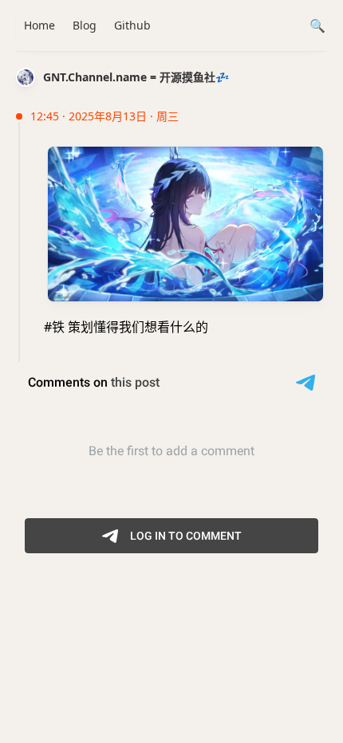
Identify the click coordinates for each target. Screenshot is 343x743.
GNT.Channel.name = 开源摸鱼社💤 (136, 77)
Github (132, 25)
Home (39, 25)
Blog (85, 25)
